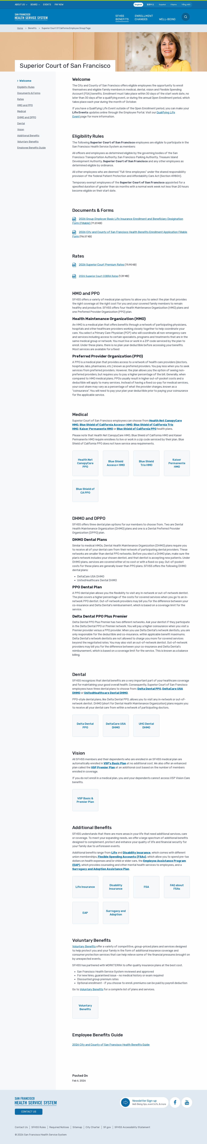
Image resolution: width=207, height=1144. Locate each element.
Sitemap (77, 1127)
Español (162, 4)
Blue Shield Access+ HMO (116, 463)
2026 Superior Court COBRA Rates (98, 276)
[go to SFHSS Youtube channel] (187, 1102)
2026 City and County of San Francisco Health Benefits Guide (111, 1044)
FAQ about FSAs (177, 887)
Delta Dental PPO (85, 725)
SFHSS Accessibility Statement (132, 1127)
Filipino (174, 4)
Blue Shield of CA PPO (85, 490)
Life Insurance (85, 887)
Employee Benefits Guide (31, 147)
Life (114, 852)
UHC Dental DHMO (146, 725)
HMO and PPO (25, 105)
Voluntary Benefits (27, 141)
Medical (21, 111)
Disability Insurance (115, 887)
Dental (21, 123)
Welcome (25, 80)
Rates (20, 99)
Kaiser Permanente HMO (177, 463)
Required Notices (59, 1127)
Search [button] (186, 17)
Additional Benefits (28, 135)
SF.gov (107, 1127)
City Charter (93, 1127)
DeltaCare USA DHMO (116, 725)
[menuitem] (21, 4)
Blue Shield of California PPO (136, 428)
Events (47, 5)
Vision (20, 129)
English (138, 4)
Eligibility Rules (25, 87)
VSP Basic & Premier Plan (85, 800)
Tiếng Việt (186, 4)
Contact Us (28, 1111)
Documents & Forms (28, 93)
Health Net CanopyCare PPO (85, 463)
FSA (146, 887)
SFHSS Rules (38, 1127)
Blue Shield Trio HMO (146, 463)
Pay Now (59, 5)
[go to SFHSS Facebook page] (175, 1102)
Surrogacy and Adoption (116, 912)
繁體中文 (150, 4)
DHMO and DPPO (26, 117)
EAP (85, 913)
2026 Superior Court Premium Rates (101, 264)
